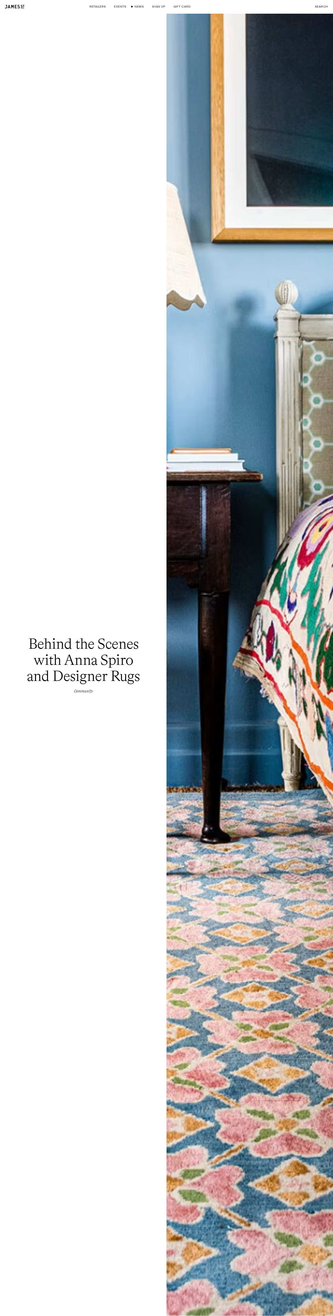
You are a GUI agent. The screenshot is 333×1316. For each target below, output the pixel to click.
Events (120, 6)
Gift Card (182, 6)
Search (321, 6)
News (139, 6)
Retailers (97, 6)
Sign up (158, 6)
